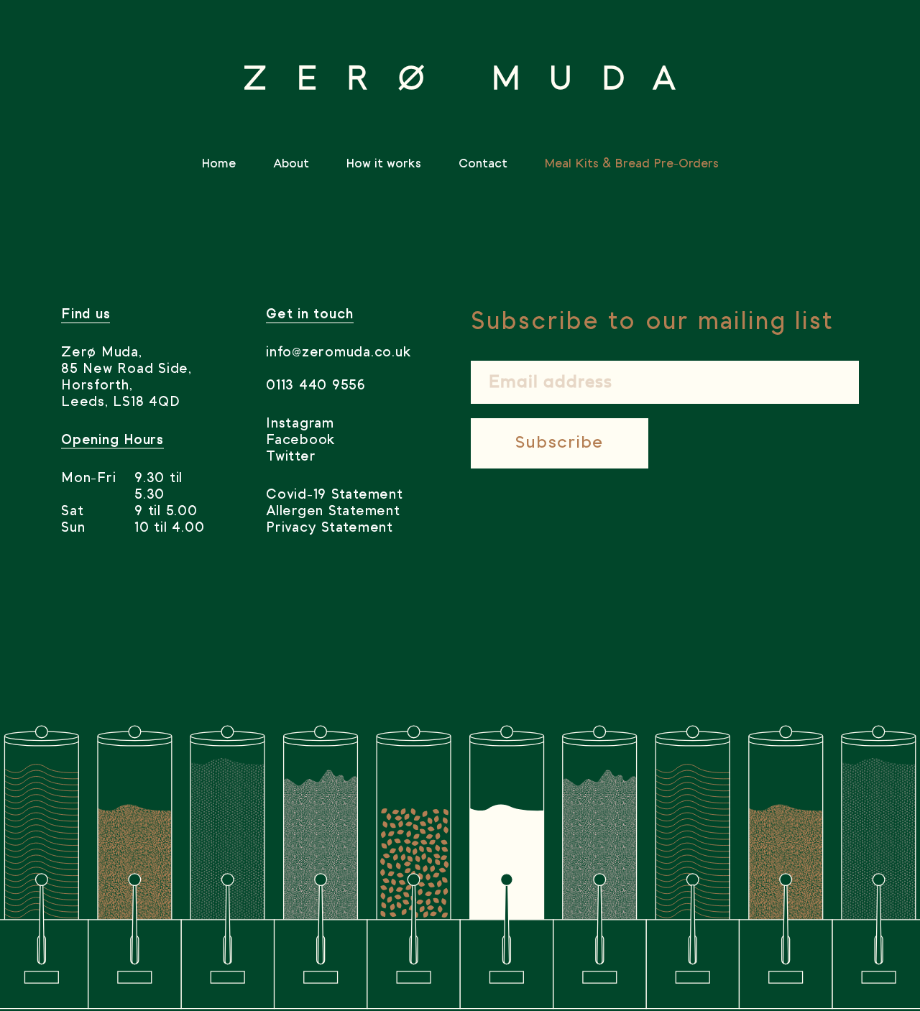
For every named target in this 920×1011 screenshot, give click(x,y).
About (291, 163)
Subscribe (559, 443)
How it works (383, 163)
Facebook (301, 440)
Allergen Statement (333, 511)
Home (218, 163)
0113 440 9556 (316, 386)
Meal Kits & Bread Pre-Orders (631, 163)
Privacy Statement (329, 528)
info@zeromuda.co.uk (338, 353)
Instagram (300, 424)
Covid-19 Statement (334, 495)
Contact (483, 163)
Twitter (291, 457)
